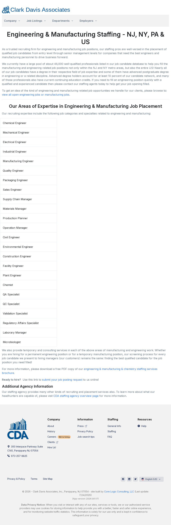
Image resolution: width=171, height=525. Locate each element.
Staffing (112, 431)
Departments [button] (61, 20)
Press (80, 426)
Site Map (48, 478)
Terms (34, 478)
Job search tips (86, 436)
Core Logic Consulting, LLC (119, 491)
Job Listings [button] (34, 20)
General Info (114, 426)
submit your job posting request (62, 379)
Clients (51, 442)
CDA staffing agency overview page (76, 396)
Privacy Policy (85, 431)
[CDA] (39, 8)
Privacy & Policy (16, 478)
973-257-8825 (18, 455)
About (50, 426)
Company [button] (10, 20)
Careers (58, 436)
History (51, 431)
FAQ (110, 436)
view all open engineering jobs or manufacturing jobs (35, 94)
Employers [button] (86, 20)
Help (143, 426)
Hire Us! (51, 447)
